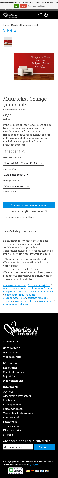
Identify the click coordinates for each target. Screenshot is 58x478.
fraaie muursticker (39, 285)
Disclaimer (9, 400)
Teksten (8, 300)
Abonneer (44, 446)
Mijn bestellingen (13, 372)
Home (6, 25)
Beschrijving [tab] (12, 231)
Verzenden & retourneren (18, 413)
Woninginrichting (26, 300)
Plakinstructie (11, 417)
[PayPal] (42, 471)
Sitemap (8, 434)
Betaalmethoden (13, 408)
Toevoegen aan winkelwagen (29, 205)
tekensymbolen (37, 297)
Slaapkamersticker (14, 297)
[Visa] (37, 471)
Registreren (10, 367)
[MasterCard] (33, 471)
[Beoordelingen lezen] (12, 151)
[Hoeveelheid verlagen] (6, 197)
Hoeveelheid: (9, 191)
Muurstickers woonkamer (36, 288)
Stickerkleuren (12, 426)
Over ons (8, 391)
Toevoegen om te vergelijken (19, 217)
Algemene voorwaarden (17, 395)
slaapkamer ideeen (42, 291)
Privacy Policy (12, 404)
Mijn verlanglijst (13, 380)
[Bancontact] (47, 471)
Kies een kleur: (11, 169)
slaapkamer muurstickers (19, 294)
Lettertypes (10, 421)
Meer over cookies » (36, 6)
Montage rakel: (11, 180)
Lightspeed (33, 464)
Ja (16, 6)
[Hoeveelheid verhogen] (12, 197)
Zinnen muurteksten (15, 304)
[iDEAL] (28, 471)
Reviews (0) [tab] (30, 231)
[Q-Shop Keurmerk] (15, 473)
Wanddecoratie (12, 356)
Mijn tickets (10, 376)
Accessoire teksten (14, 285)
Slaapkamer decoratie (16, 291)
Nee (23, 6)
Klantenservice (12, 430)
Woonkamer (46, 300)
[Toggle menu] (52, 15)
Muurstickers (11, 288)
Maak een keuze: (12, 157)
